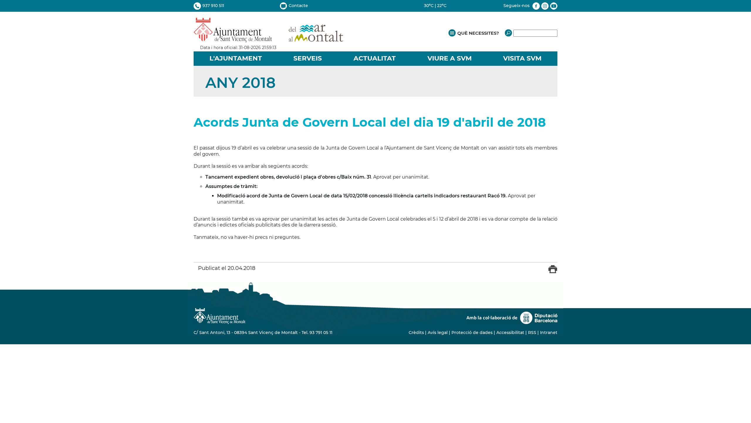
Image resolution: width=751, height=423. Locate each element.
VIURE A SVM (449, 58)
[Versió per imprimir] (552, 272)
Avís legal (438, 332)
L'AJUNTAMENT (235, 58)
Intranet (548, 332)
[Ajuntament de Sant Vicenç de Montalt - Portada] (268, 39)
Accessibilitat (510, 332)
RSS (532, 332)
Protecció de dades (472, 332)
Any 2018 (240, 83)
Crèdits (416, 332)
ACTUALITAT (374, 58)
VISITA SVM (522, 58)
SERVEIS (307, 58)
